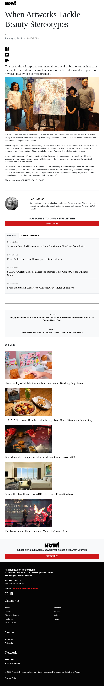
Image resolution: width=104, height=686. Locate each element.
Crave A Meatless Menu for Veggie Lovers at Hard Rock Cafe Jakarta (52, 332)
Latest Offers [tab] (30, 235)
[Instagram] (6, 593)
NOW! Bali (10, 659)
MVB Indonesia (12, 663)
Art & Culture (10, 623)
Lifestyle (57, 608)
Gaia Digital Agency (73, 672)
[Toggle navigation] (96, 3)
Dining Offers (12, 242)
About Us (9, 639)
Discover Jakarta (12, 615)
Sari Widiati (33, 38)
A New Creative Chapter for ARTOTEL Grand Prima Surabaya (39, 493)
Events (8, 611)
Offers (56, 615)
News (7, 608)
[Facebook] (12, 593)
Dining (57, 611)
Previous (52, 314)
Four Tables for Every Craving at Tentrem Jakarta (34, 258)
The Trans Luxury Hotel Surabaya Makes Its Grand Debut (37, 530)
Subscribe (9, 643)
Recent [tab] (11, 235)
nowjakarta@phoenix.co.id (25, 588)
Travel (56, 619)
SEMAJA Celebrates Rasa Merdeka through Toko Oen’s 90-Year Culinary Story (49, 420)
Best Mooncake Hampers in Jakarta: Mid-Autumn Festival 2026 (40, 456)
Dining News (12, 255)
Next (52, 329)
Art (7, 34)
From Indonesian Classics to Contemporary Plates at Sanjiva (40, 287)
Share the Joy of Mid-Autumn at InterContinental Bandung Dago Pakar (46, 246)
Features (9, 619)
